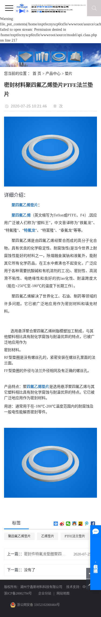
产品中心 (53, 74)
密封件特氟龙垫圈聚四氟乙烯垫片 (46, 554)
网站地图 (63, 593)
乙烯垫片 (47, 536)
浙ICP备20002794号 (18, 593)
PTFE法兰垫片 (75, 536)
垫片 (68, 74)
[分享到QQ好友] (74, 523)
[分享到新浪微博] (62, 523)
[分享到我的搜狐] (80, 523)
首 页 (37, 74)
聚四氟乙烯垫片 (19, 536)
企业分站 (44, 593)
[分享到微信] (68, 523)
